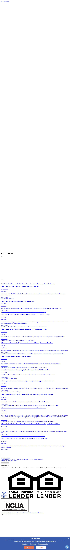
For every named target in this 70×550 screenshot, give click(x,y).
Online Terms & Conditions (7, 512)
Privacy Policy (25, 543)
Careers (9, 460)
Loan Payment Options (22, 459)
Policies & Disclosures (38, 512)
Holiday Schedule (39, 459)
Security (25, 512)
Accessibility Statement (18, 512)
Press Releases (4, 460)
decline (41, 547)
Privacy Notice (30, 512)
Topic (2, 256)
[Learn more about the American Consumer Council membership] (4, 497)
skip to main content (5, 1)
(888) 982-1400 (4, 458)
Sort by (2, 279)
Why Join (3, 459)
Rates (9, 458)
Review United (14, 460)
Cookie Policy (33, 543)
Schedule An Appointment (11, 459)
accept (29, 547)
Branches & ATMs (31, 459)
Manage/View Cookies (43, 543)
